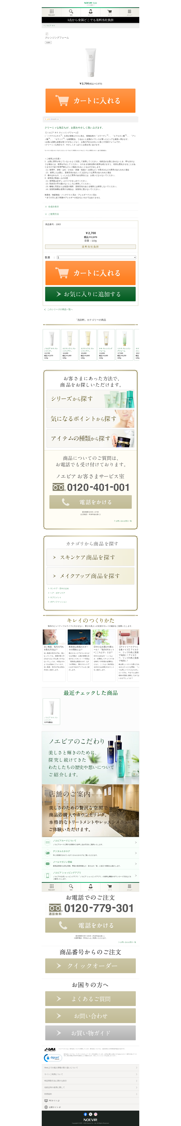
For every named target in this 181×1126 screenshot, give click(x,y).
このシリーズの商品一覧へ (60, 309)
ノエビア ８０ (50, 25)
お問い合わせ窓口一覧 (124, 521)
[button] (53, 1057)
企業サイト (53, 1107)
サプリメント (55, 597)
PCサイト (53, 1101)
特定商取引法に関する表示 (55, 1081)
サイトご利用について (53, 1074)
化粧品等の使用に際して (54, 1087)
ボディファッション (58, 602)
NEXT (45, 712)
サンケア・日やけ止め (59, 588)
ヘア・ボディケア (57, 593)
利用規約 (48, 1094)
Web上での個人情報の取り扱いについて (61, 1068)
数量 (47, 257)
